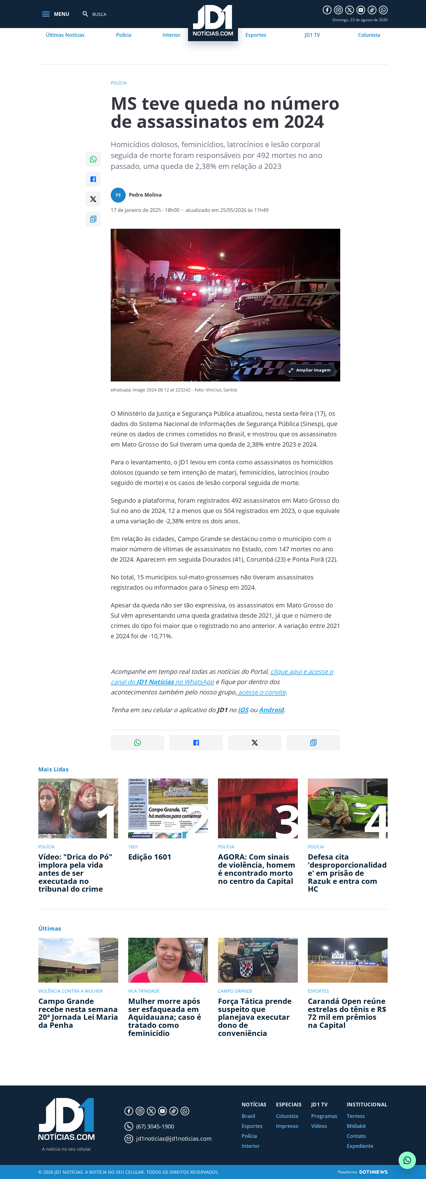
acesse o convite (261, 692)
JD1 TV (312, 34)
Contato (356, 1136)
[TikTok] (372, 10)
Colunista (369, 34)
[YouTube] (360, 10)
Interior (171, 34)
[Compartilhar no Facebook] (93, 179)
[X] (349, 10)
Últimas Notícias (65, 34)
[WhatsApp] (383, 10)
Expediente (360, 1146)
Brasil (248, 1116)
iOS (243, 710)
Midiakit (356, 1126)
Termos (356, 1116)
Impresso (287, 1126)
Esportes (255, 34)
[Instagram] (338, 10)
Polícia (123, 34)
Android (271, 710)
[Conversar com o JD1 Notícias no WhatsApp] (407, 1160)
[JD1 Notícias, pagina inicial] (66, 1119)
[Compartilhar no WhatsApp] (93, 159)
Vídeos (319, 1126)
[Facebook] (327, 10)
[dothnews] (374, 1172)
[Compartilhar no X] (93, 199)
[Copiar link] (93, 219)
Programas (324, 1116)
